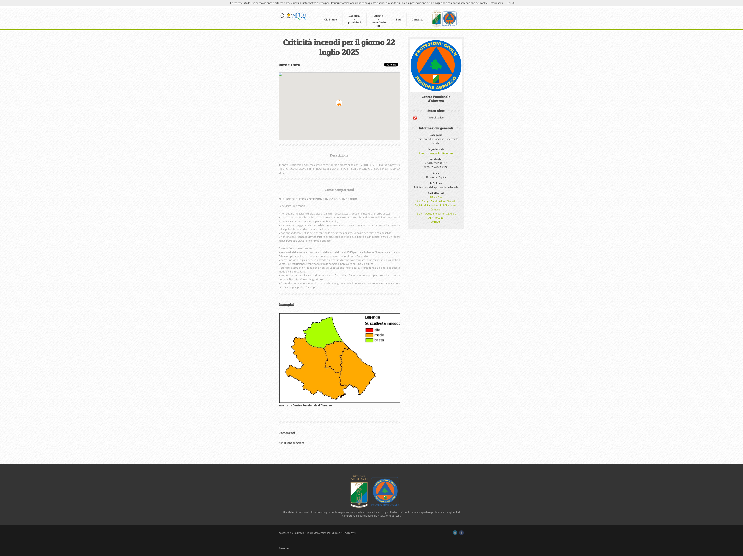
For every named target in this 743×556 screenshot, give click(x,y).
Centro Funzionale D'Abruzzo (436, 153)
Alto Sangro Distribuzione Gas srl (436, 201)
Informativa (496, 3)
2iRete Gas (436, 197)
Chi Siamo (330, 19)
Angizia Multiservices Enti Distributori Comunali (436, 207)
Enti (398, 19)
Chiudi (511, 3)
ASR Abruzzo (435, 217)
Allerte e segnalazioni (379, 20)
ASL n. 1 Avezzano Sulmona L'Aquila (436, 213)
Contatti (417, 19)
